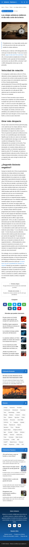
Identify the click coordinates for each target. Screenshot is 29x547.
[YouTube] (19, 525)
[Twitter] (14, 304)
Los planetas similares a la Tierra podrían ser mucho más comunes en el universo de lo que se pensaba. (11, 339)
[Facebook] (5, 304)
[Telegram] (19, 304)
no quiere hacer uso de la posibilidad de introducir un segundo (13, 263)
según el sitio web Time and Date (14, 55)
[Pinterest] (19, 308)
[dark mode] (24, 2)
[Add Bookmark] (16, 11)
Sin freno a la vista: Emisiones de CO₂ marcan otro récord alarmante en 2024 (12, 376)
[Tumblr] (10, 308)
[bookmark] (27, 2)
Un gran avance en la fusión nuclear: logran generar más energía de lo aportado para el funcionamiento (10, 319)
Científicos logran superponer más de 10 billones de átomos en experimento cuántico (11, 326)
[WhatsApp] (10, 304)
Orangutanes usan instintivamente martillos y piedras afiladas (9, 493)
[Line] (24, 304)
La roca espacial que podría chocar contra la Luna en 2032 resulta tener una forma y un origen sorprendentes (10, 346)
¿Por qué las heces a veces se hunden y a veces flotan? (10, 455)
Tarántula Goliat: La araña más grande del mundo (10, 479)
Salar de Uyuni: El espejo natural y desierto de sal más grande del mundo (11, 468)
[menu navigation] (2, 2)
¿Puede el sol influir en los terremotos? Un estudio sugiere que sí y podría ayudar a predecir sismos (11, 353)
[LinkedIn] (14, 308)
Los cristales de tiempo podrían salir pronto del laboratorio (11, 331)
